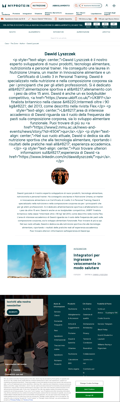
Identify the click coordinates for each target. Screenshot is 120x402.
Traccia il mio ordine (59, 347)
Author (22, 43)
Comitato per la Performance (88, 372)
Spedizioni (58, 355)
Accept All (89, 395)
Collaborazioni (89, 354)
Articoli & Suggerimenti (73, 326)
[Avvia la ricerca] (76, 5)
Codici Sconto (104, 318)
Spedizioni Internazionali (59, 338)
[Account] (107, 5)
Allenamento (34, 32)
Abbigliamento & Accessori (74, 316)
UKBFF (89, 210)
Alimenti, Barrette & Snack (53, 13)
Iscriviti (13, 312)
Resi (56, 330)
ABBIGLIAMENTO (61, 5)
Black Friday (102, 330)
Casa (7, 43)
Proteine (16, 13)
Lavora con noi (87, 361)
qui (100, 220)
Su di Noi (87, 309)
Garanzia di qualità (87, 316)
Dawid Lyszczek (33, 43)
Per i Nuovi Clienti (80, 13)
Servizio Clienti (57, 313)
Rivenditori (87, 348)
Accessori (69, 13)
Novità (12, 32)
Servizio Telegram (105, 324)
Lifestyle (106, 32)
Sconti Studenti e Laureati (105, 337)
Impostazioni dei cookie (15, 364)
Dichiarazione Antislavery (88, 326)
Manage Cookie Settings (89, 383)
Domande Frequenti (58, 323)
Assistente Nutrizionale (92, 5)
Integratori (27, 13)
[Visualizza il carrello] (114, 5)
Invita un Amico (108, 311)
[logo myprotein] (15, 5)
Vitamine (38, 13)
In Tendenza (6, 13)
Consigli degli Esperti (110, 13)
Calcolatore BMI (73, 361)
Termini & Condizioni (87, 341)
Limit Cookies (89, 389)
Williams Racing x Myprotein (105, 346)
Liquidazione (96, 13)
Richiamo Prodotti (58, 362)
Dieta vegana (73, 369)
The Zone (14, 43)
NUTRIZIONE (39, 5)
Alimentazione (83, 32)
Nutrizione (72, 309)
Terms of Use (28, 400)
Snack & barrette (71, 341)
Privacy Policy (15, 400)
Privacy (86, 333)
